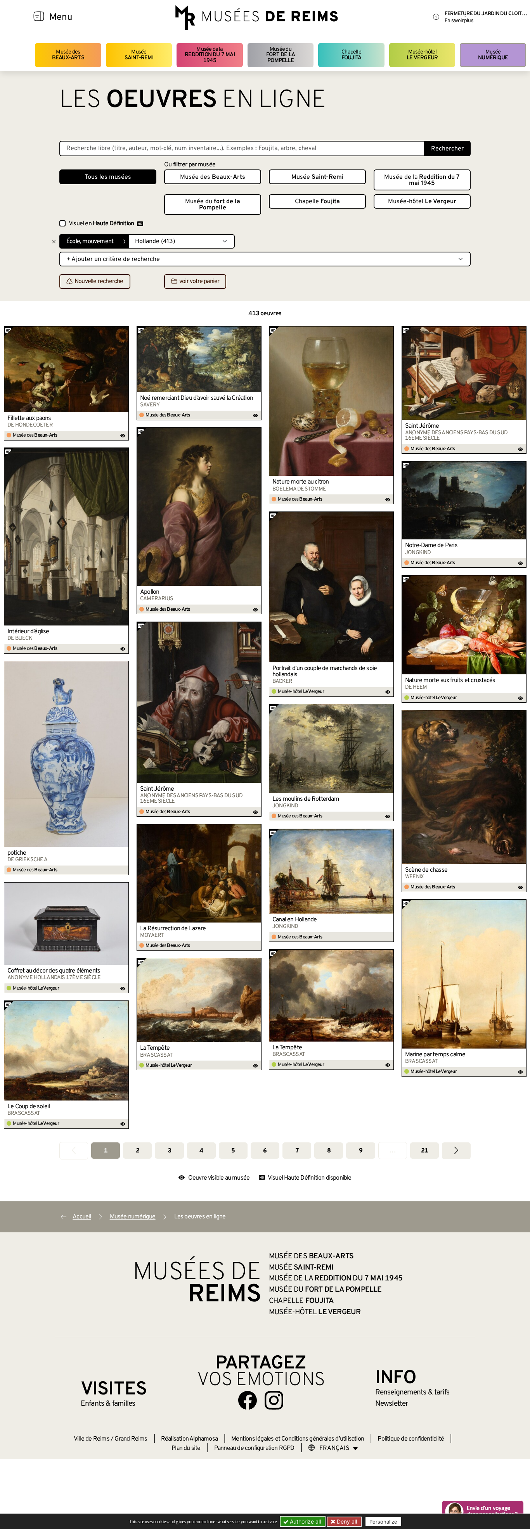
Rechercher (447, 149)
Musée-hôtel (422, 54)
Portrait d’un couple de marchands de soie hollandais (324, 671)
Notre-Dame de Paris (431, 545)
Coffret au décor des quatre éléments (53, 971)
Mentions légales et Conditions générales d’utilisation (297, 1439)
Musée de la (210, 55)
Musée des (68, 54)
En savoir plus (459, 20)
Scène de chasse (426, 870)
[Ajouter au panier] (123, 332)
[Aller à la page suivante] (456, 1150)
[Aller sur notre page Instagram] (274, 1400)
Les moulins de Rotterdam (305, 799)
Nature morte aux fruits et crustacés (450, 680)
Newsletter (391, 1403)
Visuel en (101, 224)
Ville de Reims (91, 1439)
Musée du (280, 55)
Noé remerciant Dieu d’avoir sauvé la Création (196, 398)
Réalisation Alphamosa (189, 1439)
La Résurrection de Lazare (173, 929)
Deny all (346, 1521)
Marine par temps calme (435, 1055)
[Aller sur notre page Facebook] (247, 1400)
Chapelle (351, 54)
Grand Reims (130, 1439)
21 (424, 1151)
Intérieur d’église (28, 632)
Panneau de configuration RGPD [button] (254, 1448)
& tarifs (412, 1392)
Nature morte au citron (300, 482)
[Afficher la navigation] (38, 17)
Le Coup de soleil (28, 1107)
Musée (139, 54)
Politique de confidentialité (411, 1439)
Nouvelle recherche (98, 282)
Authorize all (304, 1521)
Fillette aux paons (29, 418)
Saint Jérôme (422, 426)
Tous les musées (108, 177)
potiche (16, 853)
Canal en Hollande (294, 920)
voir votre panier (199, 282)
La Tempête (287, 1048)
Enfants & (108, 1403)
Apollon (149, 592)
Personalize (383, 1522)
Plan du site (185, 1448)
